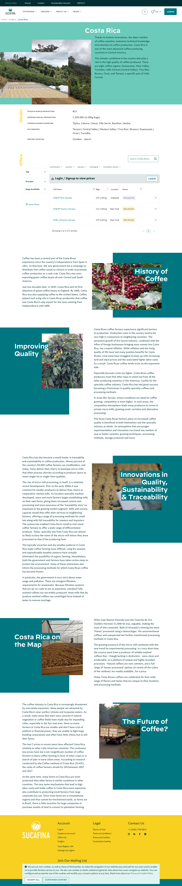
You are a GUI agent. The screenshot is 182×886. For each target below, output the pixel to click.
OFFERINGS (28, 12)
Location (68, 167)
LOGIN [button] (170, 12)
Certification (55, 167)
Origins (12, 20)
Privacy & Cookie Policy (142, 873)
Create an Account (66, 833)
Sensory (81, 167)
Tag (27, 172)
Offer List (62, 837)
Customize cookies (56, 880)
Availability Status (110, 167)
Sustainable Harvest (60, 3)
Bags (98, 189)
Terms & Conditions (102, 833)
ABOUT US (61, 12)
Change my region (66, 850)
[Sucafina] (10, 11)
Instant (41, 3)
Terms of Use (99, 829)
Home (4, 20)
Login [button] (152, 179)
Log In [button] (60, 829)
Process (29, 182)
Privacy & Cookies (101, 837)
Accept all (33, 880)
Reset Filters (33, 204)
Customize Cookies (102, 841)
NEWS (76, 12)
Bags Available (32, 189)
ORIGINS (45, 12)
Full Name (57, 189)
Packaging (94, 167)
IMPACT (81, 3)
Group (28, 3)
